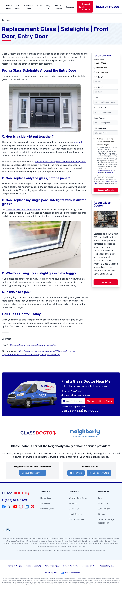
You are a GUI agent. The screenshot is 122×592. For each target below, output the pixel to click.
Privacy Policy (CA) (70, 566)
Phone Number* (100, 108)
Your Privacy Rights (72, 572)
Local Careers (75, 514)
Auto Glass (101, 63)
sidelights (78, 142)
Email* (96, 97)
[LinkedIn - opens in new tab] (27, 506)
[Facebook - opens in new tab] (4, 506)
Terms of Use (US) (15, 566)
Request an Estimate (106, 190)
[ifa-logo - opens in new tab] (6, 529)
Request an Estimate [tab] (86, 7)
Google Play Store (101, 473)
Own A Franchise (76, 519)
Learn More (106, 282)
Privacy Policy (109, 172)
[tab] (8, 7)
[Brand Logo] (18, 493)
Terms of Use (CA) (33, 566)
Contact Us (74, 509)
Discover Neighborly (31, 473)
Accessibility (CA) (107, 566)
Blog (100, 498)
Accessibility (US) (89, 566)
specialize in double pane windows (23, 209)
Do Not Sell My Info (49, 572)
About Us (73, 503)
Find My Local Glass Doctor (99, 401)
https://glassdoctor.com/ (105, 170)
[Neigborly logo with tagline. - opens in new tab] (85, 433)
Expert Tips (103, 503)
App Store (77, 473)
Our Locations (104, 509)
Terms (99, 172)
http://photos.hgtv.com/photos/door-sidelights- (33, 345)
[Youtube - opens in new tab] (15, 506)
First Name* (98, 77)
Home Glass (101, 67)
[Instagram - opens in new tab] (21, 506)
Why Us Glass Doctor (78, 498)
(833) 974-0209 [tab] (107, 6)
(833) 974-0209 (86, 410)
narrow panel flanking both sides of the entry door (60, 161)
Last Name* (98, 87)
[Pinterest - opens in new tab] (32, 506)
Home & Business (82, 395)
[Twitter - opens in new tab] (9, 506)
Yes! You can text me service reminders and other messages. (105, 142)
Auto (66, 395)
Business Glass (103, 72)
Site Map (102, 514)
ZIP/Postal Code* (100, 128)
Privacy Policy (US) (52, 566)
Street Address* (100, 118)
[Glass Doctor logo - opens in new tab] (38, 433)
